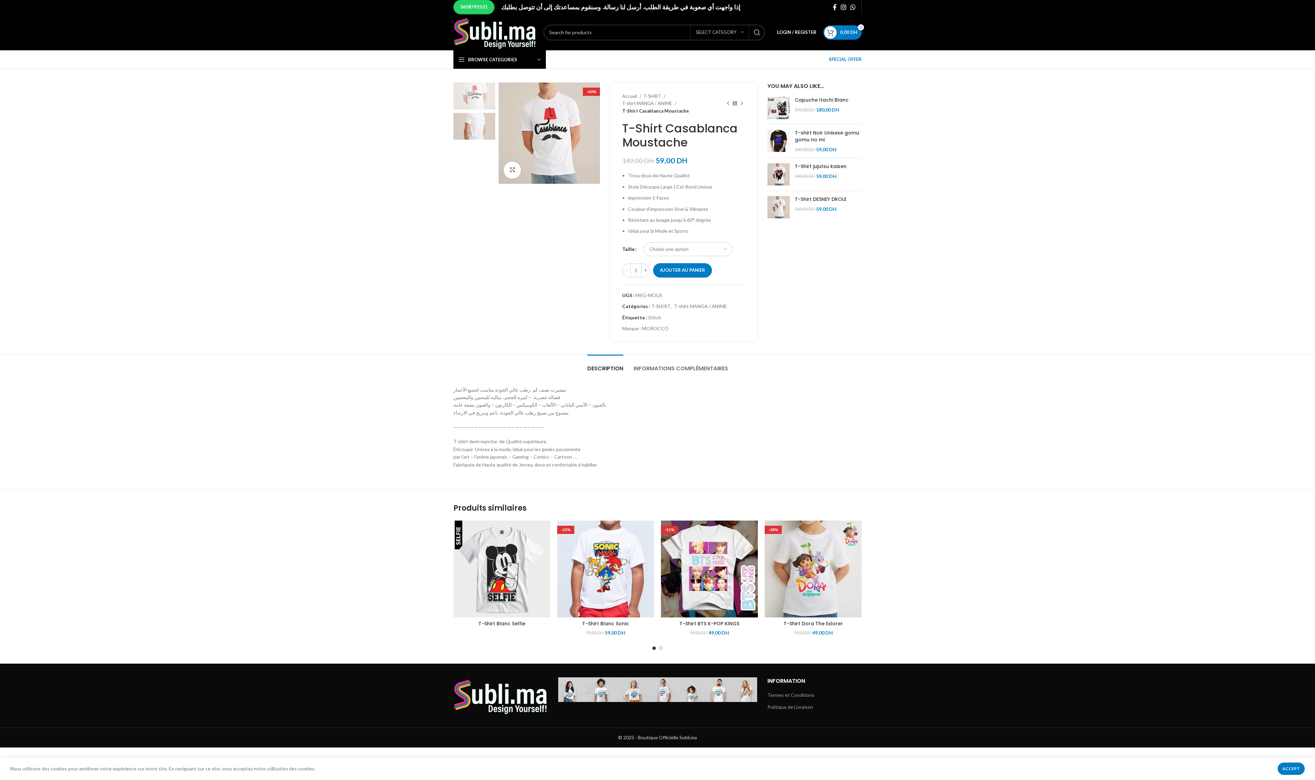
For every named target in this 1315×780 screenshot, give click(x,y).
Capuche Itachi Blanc (822, 100)
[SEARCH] (757, 32)
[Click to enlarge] (512, 170)
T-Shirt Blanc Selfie (501, 623)
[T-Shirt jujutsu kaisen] (778, 174)
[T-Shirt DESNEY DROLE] (778, 207)
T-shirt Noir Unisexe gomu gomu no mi (827, 136)
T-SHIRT (652, 96)
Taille (628, 249)
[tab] (605, 365)
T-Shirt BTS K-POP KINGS (709, 623)
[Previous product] (728, 103)
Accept (1291, 768)
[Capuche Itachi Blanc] (778, 108)
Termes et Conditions (790, 695)
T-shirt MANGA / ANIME (647, 103)
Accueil (630, 96)
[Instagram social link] (843, 7)
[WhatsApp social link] (853, 7)
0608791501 (474, 7)
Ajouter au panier (682, 270)
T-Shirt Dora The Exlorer (813, 623)
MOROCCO (655, 328)
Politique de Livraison (790, 707)
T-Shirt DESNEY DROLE (821, 199)
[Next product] (741, 103)
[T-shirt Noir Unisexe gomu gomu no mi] (778, 141)
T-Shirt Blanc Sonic (605, 623)
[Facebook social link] (835, 7)
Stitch (654, 317)
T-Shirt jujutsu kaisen (821, 166)
